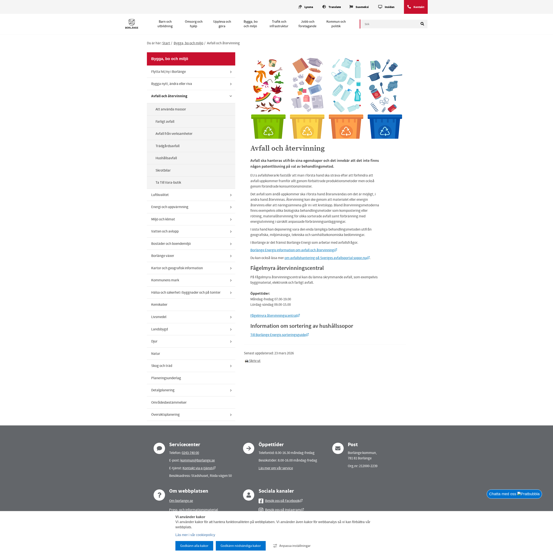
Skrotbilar (163, 170)
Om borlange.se (181, 500)
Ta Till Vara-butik (168, 182)
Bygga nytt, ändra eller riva (171, 83)
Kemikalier (159, 304)
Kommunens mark (165, 280)
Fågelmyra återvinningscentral (275, 315)
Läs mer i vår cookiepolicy (195, 535)
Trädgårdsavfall (168, 146)
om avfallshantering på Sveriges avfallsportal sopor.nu (327, 258)
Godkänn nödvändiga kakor (241, 546)
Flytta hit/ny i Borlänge (168, 71)
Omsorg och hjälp (194, 23)
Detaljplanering (163, 390)
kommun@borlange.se (197, 460)
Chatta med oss (503, 494)
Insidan (389, 7)
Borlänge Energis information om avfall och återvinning (293, 250)
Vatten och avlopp (165, 231)
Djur (154, 341)
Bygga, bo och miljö (251, 23)
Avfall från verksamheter (174, 133)
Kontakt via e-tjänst (199, 468)
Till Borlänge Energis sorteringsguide (279, 335)
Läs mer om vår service (276, 468)
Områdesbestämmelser (169, 402)
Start (166, 43)
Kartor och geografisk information (177, 268)
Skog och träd (161, 365)
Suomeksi (362, 7)
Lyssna (308, 7)
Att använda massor (171, 109)
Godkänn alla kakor (194, 546)
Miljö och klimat (163, 219)
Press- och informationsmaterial (193, 510)
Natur (155, 353)
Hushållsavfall (166, 158)
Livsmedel (158, 317)
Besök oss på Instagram (284, 510)
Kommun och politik (336, 23)
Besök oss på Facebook (284, 500)
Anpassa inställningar (295, 546)
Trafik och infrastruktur (279, 23)
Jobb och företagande (307, 23)
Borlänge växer (162, 255)
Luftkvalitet (160, 195)
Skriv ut (254, 360)
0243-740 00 (190, 453)
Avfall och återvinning (169, 96)
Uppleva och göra (222, 23)
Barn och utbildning (165, 23)
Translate (335, 7)
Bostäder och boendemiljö (171, 243)
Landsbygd (159, 329)
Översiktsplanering (165, 414)
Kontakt (418, 7)
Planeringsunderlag (166, 378)
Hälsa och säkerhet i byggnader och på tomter (186, 292)
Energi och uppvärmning (169, 207)
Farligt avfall (165, 121)
